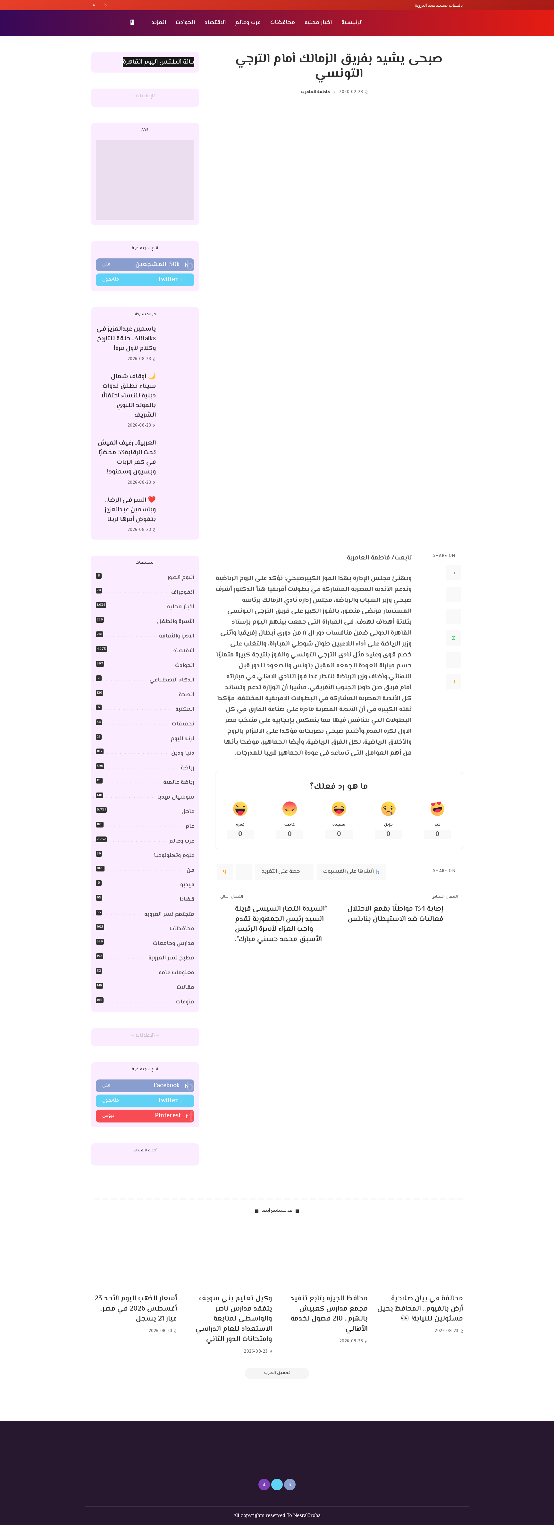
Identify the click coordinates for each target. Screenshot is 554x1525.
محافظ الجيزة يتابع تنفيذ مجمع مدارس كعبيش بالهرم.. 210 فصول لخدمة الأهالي (329, 1314)
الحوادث (184, 665)
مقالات (185, 987)
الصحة (186, 694)
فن (190, 870)
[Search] (95, 23)
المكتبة (184, 709)
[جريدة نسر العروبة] (426, 23)
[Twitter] (100, 5)
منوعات (185, 1002)
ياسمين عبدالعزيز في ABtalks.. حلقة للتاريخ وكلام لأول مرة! (126, 338)
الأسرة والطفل (175, 621)
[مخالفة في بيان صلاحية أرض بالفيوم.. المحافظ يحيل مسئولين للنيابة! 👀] (420, 1257)
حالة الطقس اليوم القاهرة (158, 62)
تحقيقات (183, 724)
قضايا (187, 899)
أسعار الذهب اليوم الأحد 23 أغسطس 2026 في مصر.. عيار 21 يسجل (136, 1309)
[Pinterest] (453, 616)
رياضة (187, 768)
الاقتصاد (183, 650)
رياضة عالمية (178, 782)
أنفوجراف (182, 592)
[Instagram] (94, 5)
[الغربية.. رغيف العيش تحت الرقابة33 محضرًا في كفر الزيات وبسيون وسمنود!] (178, 463)
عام (190, 826)
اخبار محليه (180, 606)
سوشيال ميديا (175, 797)
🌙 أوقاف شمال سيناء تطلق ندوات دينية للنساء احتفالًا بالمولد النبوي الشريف (128, 396)
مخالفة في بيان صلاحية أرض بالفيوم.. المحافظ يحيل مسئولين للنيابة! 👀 (420, 1309)
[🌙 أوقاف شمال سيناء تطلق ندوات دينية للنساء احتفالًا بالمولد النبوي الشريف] (178, 401)
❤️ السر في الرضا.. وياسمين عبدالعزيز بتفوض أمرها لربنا (130, 509)
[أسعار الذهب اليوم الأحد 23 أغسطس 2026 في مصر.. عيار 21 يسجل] (134, 1257)
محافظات (182, 928)
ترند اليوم (182, 738)
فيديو (187, 884)
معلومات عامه (176, 972)
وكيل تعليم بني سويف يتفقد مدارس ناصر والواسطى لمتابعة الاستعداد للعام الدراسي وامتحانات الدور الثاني (234, 1319)
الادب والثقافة (176, 636)
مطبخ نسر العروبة (171, 958)
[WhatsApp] (453, 638)
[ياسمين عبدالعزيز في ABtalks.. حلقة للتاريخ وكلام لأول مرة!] (178, 344)
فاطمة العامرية (315, 92)
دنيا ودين (182, 753)
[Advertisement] (145, 180)
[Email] (453, 681)
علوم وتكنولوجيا (174, 855)
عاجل (187, 811)
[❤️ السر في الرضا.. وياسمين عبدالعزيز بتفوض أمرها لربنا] (178, 515)
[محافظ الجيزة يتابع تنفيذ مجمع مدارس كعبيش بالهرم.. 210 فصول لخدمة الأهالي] (325, 1257)
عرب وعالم (181, 841)
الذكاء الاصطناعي (171, 680)
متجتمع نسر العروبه (169, 914)
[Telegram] (453, 660)
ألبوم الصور (180, 577)
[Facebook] (105, 5)
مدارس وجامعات (173, 943)
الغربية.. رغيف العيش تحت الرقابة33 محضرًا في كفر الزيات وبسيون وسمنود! (127, 457)
